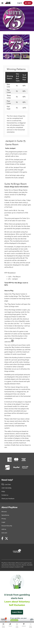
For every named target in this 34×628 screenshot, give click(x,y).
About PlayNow (9, 507)
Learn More (17, 612)
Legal (3, 522)
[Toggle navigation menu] (2, 3)
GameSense (5, 515)
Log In (19, 3)
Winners (4, 511)
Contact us (5, 495)
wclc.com (4, 533)
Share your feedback (8, 498)
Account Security (7, 526)
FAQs (3, 491)
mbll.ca (4, 529)
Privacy (4, 518)
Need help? (7, 480)
